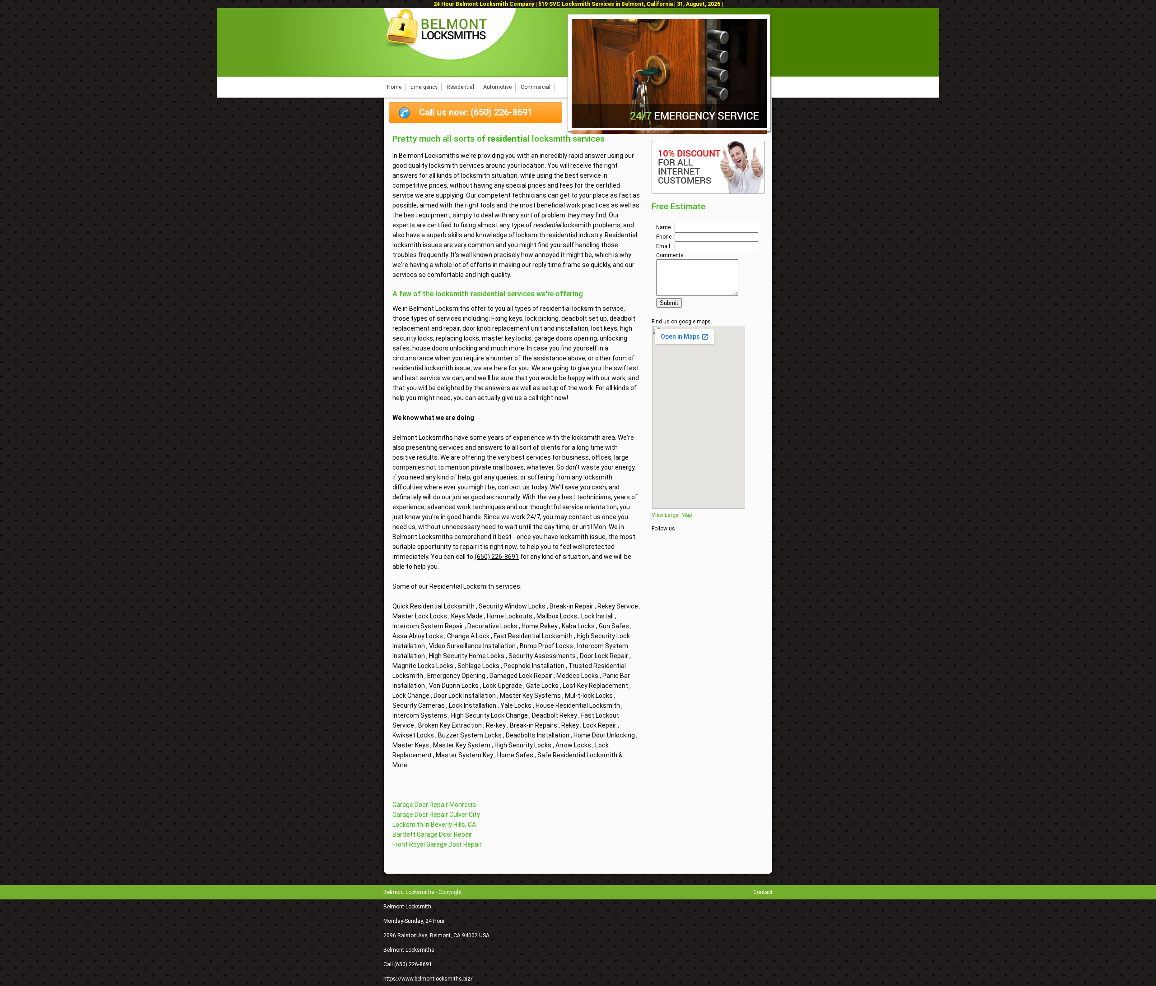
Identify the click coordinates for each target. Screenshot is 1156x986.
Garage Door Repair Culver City (436, 814)
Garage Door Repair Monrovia (434, 804)
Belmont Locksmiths (408, 950)
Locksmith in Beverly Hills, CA (434, 824)
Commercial (535, 87)
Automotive (497, 87)
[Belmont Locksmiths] (450, 59)
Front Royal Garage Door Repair (437, 844)
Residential (460, 87)
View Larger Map (672, 515)
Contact (763, 892)
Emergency (424, 87)
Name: (664, 227)
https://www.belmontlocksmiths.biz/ (428, 979)
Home (394, 87)
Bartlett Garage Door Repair (432, 834)
